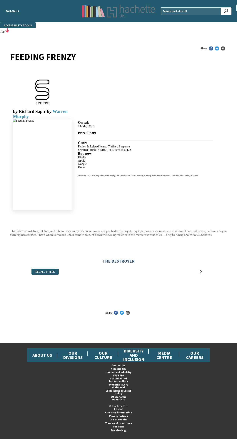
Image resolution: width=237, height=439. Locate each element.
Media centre (164, 355)
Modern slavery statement (118, 386)
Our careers (194, 355)
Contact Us (118, 365)
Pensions (118, 426)
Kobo (81, 167)
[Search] (226, 11)
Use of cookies (119, 419)
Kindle (82, 157)
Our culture (103, 355)
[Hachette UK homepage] (118, 11)
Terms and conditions (118, 423)
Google (82, 163)
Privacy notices (118, 416)
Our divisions (73, 355)
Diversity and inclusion (133, 355)
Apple (81, 160)
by (29, 111)
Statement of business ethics (118, 380)
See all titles (45, 272)
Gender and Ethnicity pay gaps (118, 374)
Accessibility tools (18, 25)
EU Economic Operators (118, 398)
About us (42, 355)
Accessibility (118, 368)
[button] (36, 271)
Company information (118, 412)
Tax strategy (118, 430)
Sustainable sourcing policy (118, 392)
